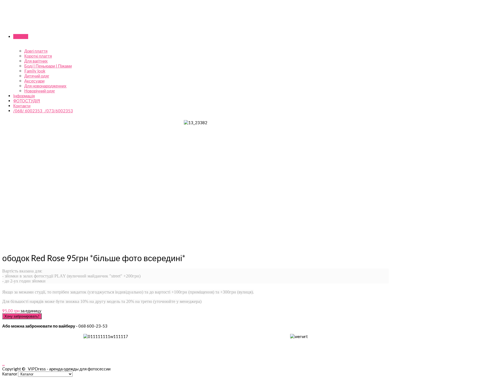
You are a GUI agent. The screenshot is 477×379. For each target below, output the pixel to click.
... (3, 363)
